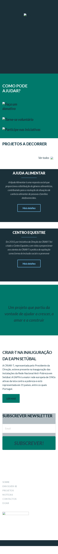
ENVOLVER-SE (9, 486)
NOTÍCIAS (7, 494)
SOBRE (6, 482)
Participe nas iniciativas (22, 129)
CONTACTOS (9, 498)
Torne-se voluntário (19, 119)
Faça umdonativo (9, 106)
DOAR (5, 503)
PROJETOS (8, 490)
